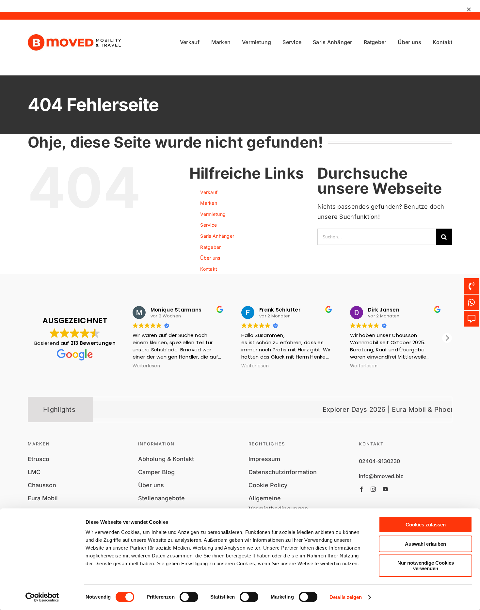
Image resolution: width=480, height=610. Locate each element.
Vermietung (213, 214)
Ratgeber (210, 247)
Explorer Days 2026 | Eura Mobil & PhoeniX (374, 409)
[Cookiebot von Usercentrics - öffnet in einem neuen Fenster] (42, 597)
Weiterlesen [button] (146, 366)
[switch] (189, 597)
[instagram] (373, 489)
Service (208, 225)
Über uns (210, 258)
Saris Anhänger (217, 236)
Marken (208, 203)
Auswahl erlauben (425, 544)
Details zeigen (345, 597)
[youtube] (385, 489)
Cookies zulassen (426, 524)
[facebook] (361, 489)
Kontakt (208, 269)
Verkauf (208, 192)
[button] (447, 338)
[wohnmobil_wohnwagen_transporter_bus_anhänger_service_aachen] (74, 37)
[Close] (468, 9)
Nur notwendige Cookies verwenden (425, 565)
